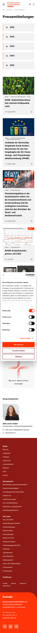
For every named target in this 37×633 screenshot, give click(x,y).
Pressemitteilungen (9, 527)
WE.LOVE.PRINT (8, 520)
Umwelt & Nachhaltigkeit (10, 488)
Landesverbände (8, 464)
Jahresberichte (7, 553)
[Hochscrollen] (32, 628)
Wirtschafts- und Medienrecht (12, 507)
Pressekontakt (7, 571)
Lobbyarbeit (6, 453)
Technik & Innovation (9, 499)
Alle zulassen (18, 344)
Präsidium (6, 457)
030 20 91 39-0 (10, 612)
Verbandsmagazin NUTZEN (11, 545)
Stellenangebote (8, 560)
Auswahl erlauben (18, 350)
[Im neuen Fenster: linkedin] (11, 626)
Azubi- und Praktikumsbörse (12, 564)
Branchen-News (8, 531)
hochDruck (6, 549)
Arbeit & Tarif (7, 496)
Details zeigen (25, 338)
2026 (12, 27)
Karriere (5, 475)
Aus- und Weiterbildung (10, 503)
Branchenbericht (8, 556)
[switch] (32, 317)
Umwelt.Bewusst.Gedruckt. (11, 523)
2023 (12, 56)
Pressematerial (7, 567)
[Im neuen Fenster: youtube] (5, 626)
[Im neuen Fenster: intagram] (16, 626)
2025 (12, 37)
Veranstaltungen (8, 534)
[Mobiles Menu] (3, 4)
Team (4, 471)
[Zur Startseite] (13, 4)
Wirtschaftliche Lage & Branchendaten (15, 485)
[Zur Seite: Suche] (34, 4)
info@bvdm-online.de (9, 618)
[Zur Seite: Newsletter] (30, 4)
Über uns (5, 450)
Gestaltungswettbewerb (10, 510)
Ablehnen (18, 357)
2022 (12, 65)
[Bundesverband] (3, 10)
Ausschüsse (6, 461)
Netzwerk (6, 468)
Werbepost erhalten (9, 542)
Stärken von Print (8, 538)
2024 (12, 46)
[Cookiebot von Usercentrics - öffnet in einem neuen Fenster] (26, 275)
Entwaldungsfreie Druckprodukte (13, 492)
